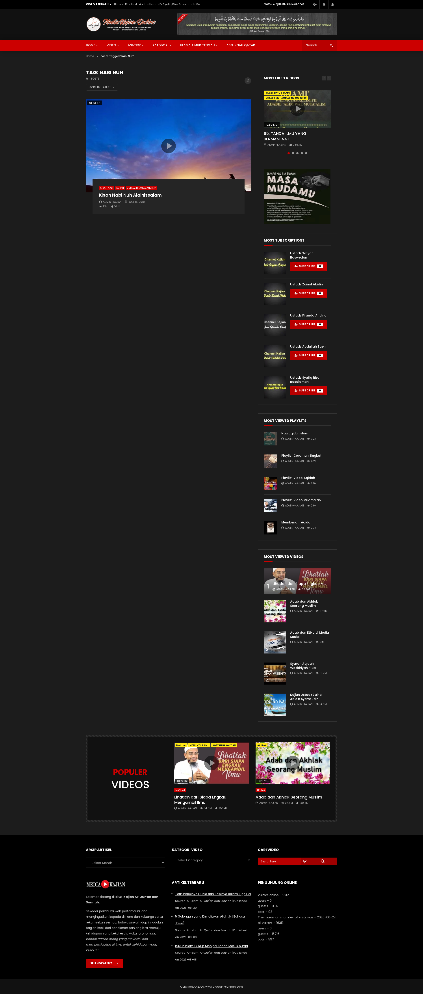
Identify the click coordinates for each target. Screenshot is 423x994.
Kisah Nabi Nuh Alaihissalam (130, 195)
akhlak (261, 745)
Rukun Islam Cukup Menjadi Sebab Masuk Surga (211, 946)
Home (90, 56)
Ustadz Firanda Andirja (141, 188)
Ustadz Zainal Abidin (306, 284)
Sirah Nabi (106, 188)
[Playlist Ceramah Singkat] (270, 461)
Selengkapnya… (103, 963)
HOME (90, 45)
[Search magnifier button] (322, 861)
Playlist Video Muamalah (301, 500)
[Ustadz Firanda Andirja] (275, 325)
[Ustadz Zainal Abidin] (275, 294)
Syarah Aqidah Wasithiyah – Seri (303, 665)
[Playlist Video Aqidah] (270, 483)
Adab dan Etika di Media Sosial (309, 634)
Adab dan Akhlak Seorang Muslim (304, 603)
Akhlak (261, 790)
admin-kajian (112, 202)
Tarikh (120, 188)
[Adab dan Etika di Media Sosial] (275, 642)
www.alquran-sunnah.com (284, 4)
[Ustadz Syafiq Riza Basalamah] (275, 387)
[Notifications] (332, 4)
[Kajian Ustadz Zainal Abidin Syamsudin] (275, 705)
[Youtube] (323, 4)
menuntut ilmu (199, 745)
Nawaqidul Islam (294, 433)
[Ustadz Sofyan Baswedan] (275, 263)
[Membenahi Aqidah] (270, 527)
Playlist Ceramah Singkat (301, 455)
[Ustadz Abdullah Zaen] (275, 356)
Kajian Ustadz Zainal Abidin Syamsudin (306, 696)
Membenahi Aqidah (296, 522)
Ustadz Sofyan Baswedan (302, 255)
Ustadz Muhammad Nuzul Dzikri (286, 98)
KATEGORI (160, 45)
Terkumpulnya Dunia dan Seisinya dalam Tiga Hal (213, 894)
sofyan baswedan (224, 745)
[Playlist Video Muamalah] (270, 505)
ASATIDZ (134, 45)
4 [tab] (302, 153)
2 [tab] (293, 153)
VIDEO (111, 45)
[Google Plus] (315, 4)
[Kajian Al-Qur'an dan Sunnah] (121, 24)
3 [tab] (297, 153)
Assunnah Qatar (240, 45)
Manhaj (181, 745)
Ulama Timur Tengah (197, 45)
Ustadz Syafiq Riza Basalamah (304, 379)
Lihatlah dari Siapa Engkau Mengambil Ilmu (311, 583)
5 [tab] (306, 153)
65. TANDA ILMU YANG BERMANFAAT (285, 136)
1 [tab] (289, 153)
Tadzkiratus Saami (277, 93)
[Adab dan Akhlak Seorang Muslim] (275, 611)
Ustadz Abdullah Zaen (308, 346)
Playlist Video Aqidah (298, 478)
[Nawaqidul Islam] (270, 438)
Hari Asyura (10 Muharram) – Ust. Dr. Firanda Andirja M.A (151, 4)
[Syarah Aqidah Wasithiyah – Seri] (275, 674)
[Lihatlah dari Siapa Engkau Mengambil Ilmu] (297, 581)
